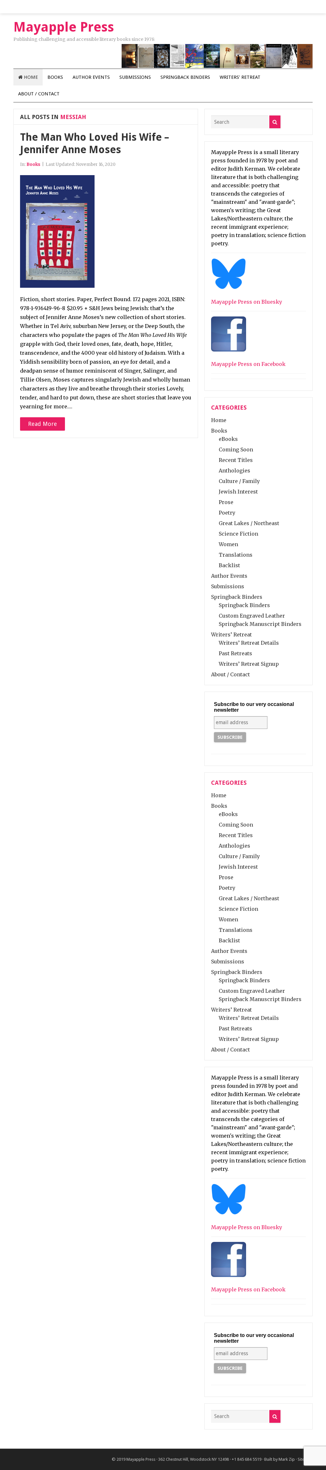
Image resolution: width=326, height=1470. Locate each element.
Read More (42, 423)
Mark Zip (287, 1459)
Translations (235, 555)
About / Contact (39, 94)
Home (30, 77)
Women (228, 544)
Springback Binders (185, 77)
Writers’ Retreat (240, 77)
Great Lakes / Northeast (249, 523)
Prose (226, 502)
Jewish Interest (238, 491)
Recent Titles (236, 460)
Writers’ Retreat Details (249, 643)
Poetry (227, 512)
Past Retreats (235, 653)
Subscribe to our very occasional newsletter (254, 707)
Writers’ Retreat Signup (249, 664)
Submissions (135, 77)
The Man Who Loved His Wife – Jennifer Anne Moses (94, 143)
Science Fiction (238, 534)
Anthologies (234, 470)
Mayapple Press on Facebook (248, 364)
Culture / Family (239, 481)
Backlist (229, 565)
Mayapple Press (140, 1459)
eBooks (228, 439)
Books (55, 77)
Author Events (91, 77)
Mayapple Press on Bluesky (246, 302)
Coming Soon (236, 449)
